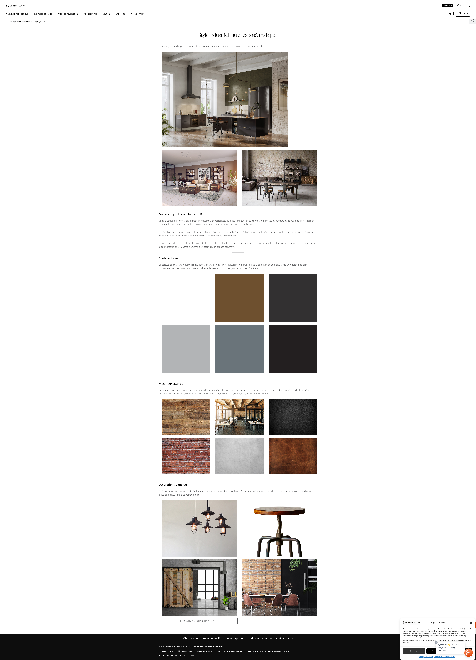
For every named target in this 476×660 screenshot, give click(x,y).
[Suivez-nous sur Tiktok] (185, 655)
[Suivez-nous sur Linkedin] (180, 655)
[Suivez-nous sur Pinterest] (172, 655)
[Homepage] (15, 5)
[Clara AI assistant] (459, 13)
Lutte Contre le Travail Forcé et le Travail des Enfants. (267, 651)
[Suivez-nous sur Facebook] (159, 655)
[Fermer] (436, 642)
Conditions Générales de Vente (229, 651)
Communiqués (196, 646)
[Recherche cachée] (466, 13)
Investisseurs (218, 646)
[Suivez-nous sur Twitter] (163, 655)
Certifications (182, 646)
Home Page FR (13, 22)
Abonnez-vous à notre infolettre (269, 638)
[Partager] (472, 20)
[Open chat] (468, 652)
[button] (471, 622)
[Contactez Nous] (468, 5)
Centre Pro (447, 6)
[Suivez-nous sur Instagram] (168, 655)
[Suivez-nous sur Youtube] (176, 655)
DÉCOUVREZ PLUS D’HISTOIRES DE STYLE (198, 621)
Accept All (414, 651)
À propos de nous (167, 646)
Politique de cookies (426, 657)
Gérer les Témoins (204, 651)
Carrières (208, 646)
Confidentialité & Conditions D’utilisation (176, 651)
